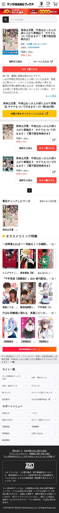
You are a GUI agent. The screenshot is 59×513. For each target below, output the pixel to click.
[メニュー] (3, 4)
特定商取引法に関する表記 (35, 450)
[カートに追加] (53, 140)
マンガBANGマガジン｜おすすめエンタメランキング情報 (28, 456)
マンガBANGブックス (11, 356)
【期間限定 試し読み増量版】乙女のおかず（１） (28, 341)
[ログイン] (48, 4)
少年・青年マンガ (39, 377)
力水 (35, 44)
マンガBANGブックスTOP (11, 377)
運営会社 (16, 450)
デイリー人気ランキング (41, 392)
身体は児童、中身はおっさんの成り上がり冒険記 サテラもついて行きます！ (10, 229)
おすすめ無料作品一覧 (40, 399)
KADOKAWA (33, 47)
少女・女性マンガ (9, 386)
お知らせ (6, 413)
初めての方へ (7, 420)
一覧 (52, 244)
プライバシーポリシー (18, 453)
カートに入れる (41, 61)
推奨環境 (6, 440)
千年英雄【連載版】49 (45, 307)
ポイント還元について (40, 420)
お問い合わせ (37, 433)
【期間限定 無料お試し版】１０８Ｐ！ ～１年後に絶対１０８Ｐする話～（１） (45, 341)
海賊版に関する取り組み (39, 453)
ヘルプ (34, 413)
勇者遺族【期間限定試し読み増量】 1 (28, 272)
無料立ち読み (15, 61)
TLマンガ (35, 386)
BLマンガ (6, 392)
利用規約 (6, 433)
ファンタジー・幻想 (31, 356)
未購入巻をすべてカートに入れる (27, 113)
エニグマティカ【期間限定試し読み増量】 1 (10, 272)
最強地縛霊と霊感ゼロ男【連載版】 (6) (28, 307)
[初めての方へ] (41, 4)
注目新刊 (6, 399)
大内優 (29, 44)
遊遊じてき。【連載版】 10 (10, 307)
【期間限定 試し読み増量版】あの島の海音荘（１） (10, 341)
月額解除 (35, 426)
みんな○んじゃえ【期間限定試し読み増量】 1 (45, 272)
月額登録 (6, 426)
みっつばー (42, 44)
